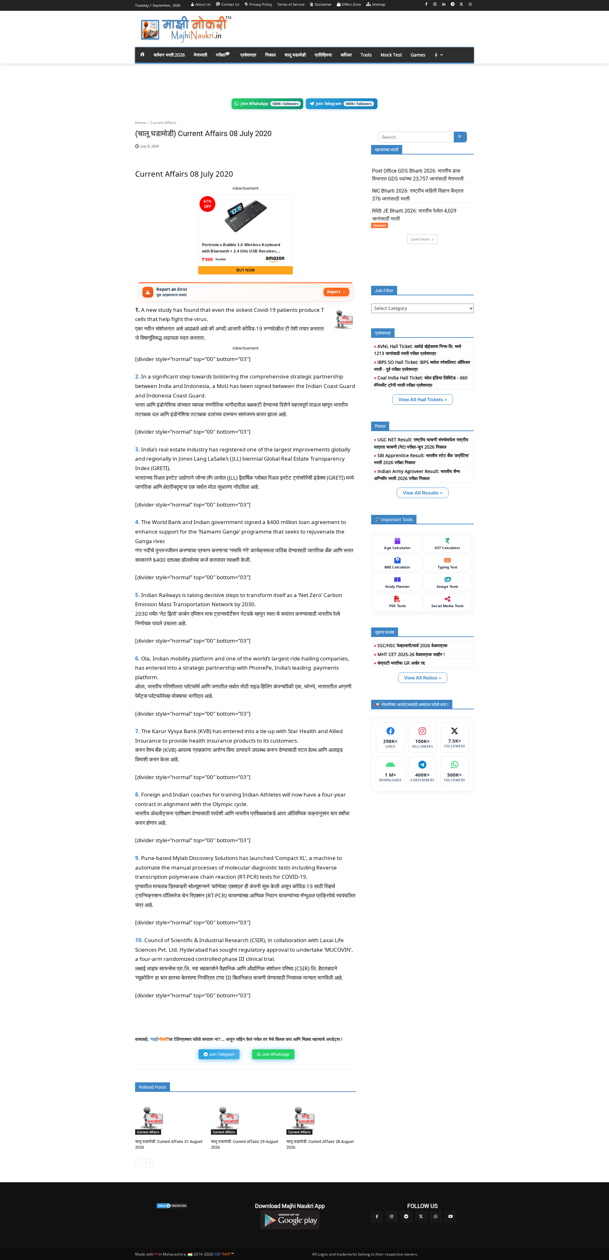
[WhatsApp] (470, 4)
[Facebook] (426, 4)
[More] (346, 149)
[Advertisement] (355, 28)
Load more (420, 239)
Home (140, 122)
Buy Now (245, 270)
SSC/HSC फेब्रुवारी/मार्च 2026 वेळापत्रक (412, 645)
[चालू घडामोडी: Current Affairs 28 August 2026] (303, 1117)
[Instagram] (435, 4)
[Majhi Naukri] (186, 29)
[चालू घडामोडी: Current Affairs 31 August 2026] (152, 1117)
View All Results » (422, 492)
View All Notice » (422, 677)
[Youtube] (450, 1217)
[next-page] (149, 1163)
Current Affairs (163, 122)
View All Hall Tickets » (422, 399)
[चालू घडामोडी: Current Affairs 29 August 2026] (228, 1117)
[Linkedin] (444, 4)
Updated (379, 225)
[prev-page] (139, 1163)
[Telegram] (452, 4)
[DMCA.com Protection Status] (171, 1206)
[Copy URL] (331, 149)
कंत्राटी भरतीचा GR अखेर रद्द (401, 663)
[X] (461, 4)
